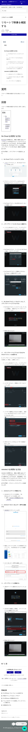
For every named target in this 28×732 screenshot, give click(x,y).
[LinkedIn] (6, 663)
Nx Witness (19, 7)
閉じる (22, 41)
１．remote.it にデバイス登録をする (14, 74)
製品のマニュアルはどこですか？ (11, 695)
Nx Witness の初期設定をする (11, 698)
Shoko (7, 30)
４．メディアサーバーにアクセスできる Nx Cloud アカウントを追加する (14, 68)
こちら (6, 162)
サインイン (3, 717)
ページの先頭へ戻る (6, 685)
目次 (5, 45)
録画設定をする (7, 705)
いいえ (18, 672)
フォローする (14, 34)
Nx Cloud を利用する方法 (10, 51)
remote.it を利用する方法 (10, 71)
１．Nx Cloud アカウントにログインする (15, 54)
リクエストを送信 (21, 678)
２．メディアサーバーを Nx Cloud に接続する (14, 58)
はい (10, 672)
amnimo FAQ (4, 7)
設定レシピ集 (12, 7)
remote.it (6, 510)
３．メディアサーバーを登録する (13, 80)
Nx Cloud (3, 139)
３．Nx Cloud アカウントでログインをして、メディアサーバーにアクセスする (15, 63)
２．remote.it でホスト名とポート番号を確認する (15, 77)
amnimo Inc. (11, 727)
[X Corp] (4, 663)
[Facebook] (2, 663)
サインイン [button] (22, 1)
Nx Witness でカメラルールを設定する (13, 693)
